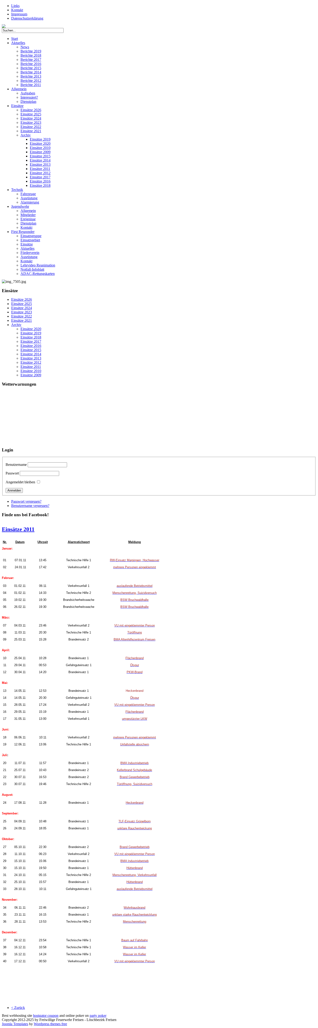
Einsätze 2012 (40, 173)
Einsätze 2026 (30, 110)
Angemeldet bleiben (20, 482)
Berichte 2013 (30, 76)
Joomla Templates (15, 1024)
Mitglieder (28, 215)
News (24, 47)
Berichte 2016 (30, 64)
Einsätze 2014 (40, 160)
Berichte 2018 (30, 55)
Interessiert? (29, 97)
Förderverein (29, 253)
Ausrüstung (28, 198)
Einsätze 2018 (40, 185)
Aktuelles (18, 43)
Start (14, 39)
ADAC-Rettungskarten (37, 274)
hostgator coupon (45, 1016)
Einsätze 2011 (40, 169)
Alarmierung (29, 202)
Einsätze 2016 (40, 181)
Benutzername (16, 465)
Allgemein (19, 89)
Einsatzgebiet (30, 240)
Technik (17, 190)
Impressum (19, 14)
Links (15, 6)
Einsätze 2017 (40, 177)
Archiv (25, 135)
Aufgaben (27, 93)
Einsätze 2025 (30, 114)
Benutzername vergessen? (30, 506)
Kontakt (17, 10)
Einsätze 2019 (40, 139)
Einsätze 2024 (30, 118)
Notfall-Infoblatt (32, 269)
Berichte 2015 (30, 68)
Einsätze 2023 (30, 123)
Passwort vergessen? (26, 501)
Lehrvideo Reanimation (37, 265)
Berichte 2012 (30, 81)
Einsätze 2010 (40, 148)
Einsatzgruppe (30, 236)
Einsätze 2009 (40, 152)
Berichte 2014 (30, 72)
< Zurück (18, 1008)
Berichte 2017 (30, 60)
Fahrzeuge (28, 194)
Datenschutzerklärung (27, 18)
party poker (98, 1016)
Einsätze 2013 (40, 164)
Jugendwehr (20, 206)
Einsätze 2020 (40, 143)
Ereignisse (28, 219)
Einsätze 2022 (30, 127)
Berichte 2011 (30, 85)
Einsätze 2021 (30, 131)
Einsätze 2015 (40, 156)
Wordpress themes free (50, 1024)
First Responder (22, 232)
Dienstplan (28, 102)
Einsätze (17, 106)
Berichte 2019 (30, 51)
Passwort (12, 473)
